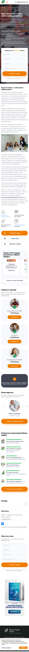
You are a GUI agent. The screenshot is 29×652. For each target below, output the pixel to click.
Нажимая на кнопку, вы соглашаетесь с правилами (14, 569)
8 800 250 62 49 (5, 517)
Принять (23, 647)
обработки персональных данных (14, 78)
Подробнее (11, 270)
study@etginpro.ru (6, 519)
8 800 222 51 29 (22, 2)
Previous (3, 267)
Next (25, 267)
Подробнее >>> (14, 611)
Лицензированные (19, 225)
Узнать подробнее (6, 647)
